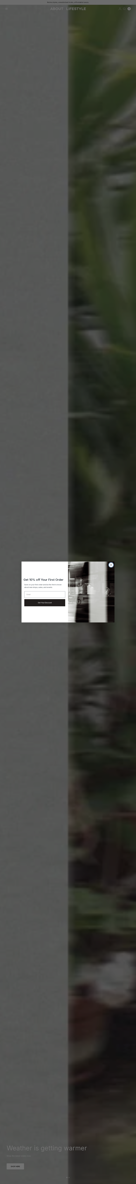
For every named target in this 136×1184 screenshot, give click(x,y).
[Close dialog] (111, 565)
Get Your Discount (45, 603)
